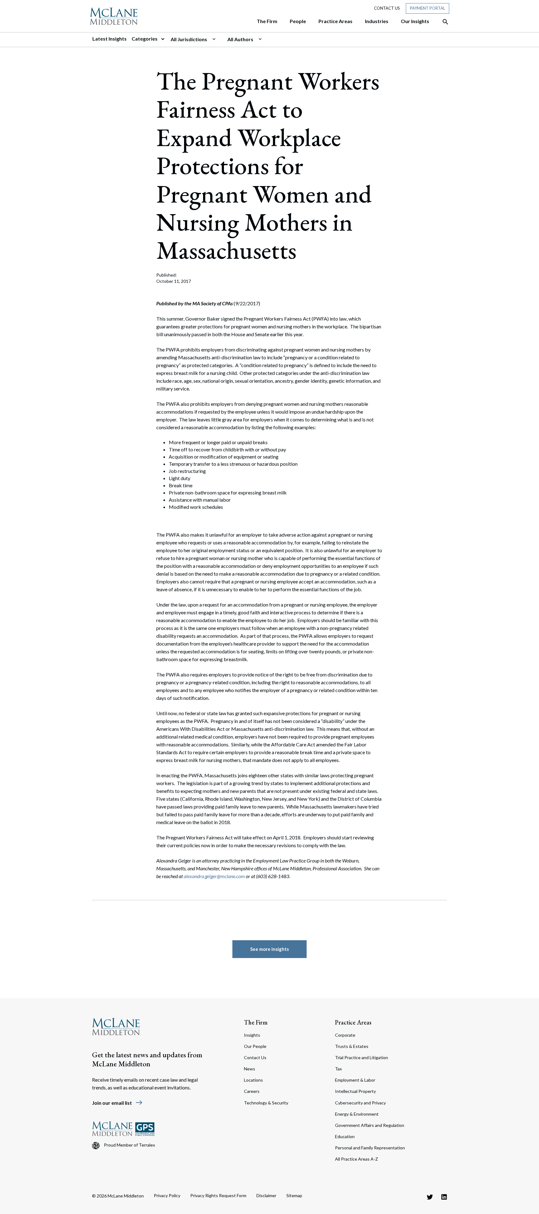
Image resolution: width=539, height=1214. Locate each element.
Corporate (345, 1035)
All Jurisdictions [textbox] (189, 39)
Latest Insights (109, 39)
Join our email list (117, 1103)
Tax (338, 1068)
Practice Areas (353, 1022)
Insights (252, 1035)
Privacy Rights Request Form (218, 1195)
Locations (253, 1080)
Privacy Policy (167, 1195)
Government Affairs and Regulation (369, 1125)
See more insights (269, 949)
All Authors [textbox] (240, 39)
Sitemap (294, 1195)
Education (345, 1136)
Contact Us (387, 8)
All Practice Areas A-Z (356, 1159)
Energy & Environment (357, 1114)
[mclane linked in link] (444, 1197)
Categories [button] (145, 39)
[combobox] (196, 39)
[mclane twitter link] (430, 1197)
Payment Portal (427, 8)
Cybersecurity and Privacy (360, 1102)
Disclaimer (266, 1195)
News (249, 1068)
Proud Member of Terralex (129, 1145)
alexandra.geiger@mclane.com (214, 876)
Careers (252, 1091)
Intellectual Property (355, 1091)
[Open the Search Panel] (442, 21)
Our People (255, 1046)
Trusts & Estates (351, 1046)
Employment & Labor (355, 1080)
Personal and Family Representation (370, 1147)
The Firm (256, 1022)
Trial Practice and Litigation (361, 1057)
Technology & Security (266, 1102)
